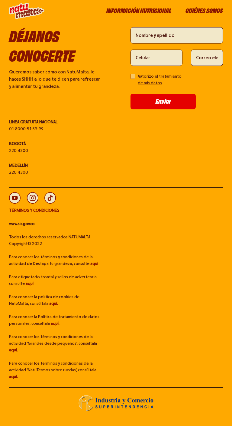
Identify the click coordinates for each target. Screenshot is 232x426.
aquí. (53, 304)
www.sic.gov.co (22, 224)
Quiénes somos (204, 10)
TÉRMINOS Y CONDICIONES (34, 210)
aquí (94, 264)
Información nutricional (138, 10)
